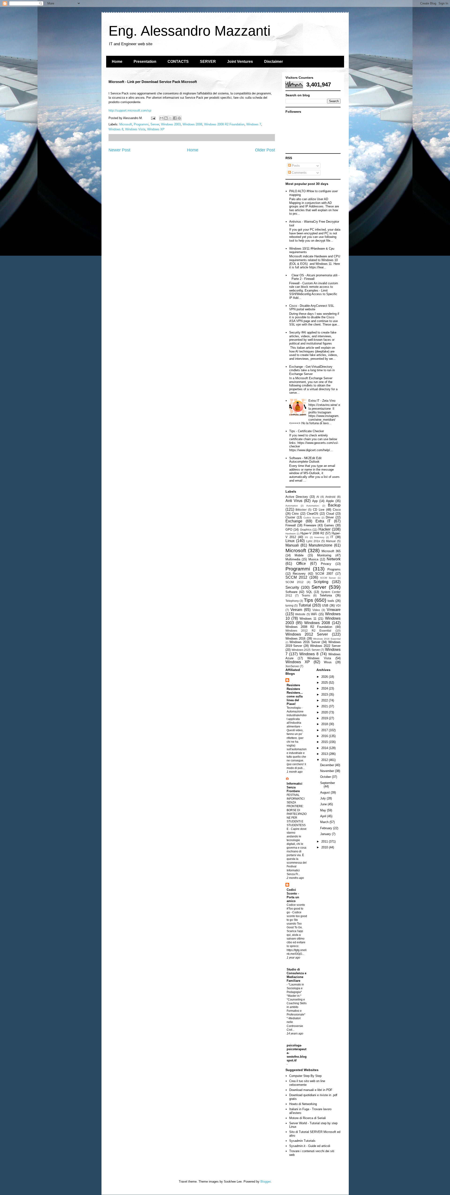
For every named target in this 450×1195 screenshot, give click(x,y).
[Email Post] (153, 118)
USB (325, 605)
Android (330, 496)
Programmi (141, 124)
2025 (325, 682)
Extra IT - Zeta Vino (321, 400)
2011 (325, 841)
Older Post (265, 150)
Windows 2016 (295, 638)
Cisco (337, 509)
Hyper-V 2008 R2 (312, 533)
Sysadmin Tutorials (302, 1141)
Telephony (292, 600)
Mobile (299, 555)
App (315, 501)
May (323, 810)
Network (334, 559)
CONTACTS (178, 62)
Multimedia (292, 559)
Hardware (290, 533)
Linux (290, 541)
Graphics (305, 529)
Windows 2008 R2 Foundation (224, 124)
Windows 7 (253, 124)
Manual (331, 541)
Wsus (328, 662)
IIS (306, 537)
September (327, 783)
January (326, 834)
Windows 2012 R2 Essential (308, 630)
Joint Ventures (240, 62)
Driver (330, 517)
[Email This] (161, 118)
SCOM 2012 (294, 582)
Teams (306, 595)
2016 (325, 736)
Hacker (324, 529)
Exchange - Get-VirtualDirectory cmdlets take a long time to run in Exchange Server (312, 370)
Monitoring (324, 555)
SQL (309, 592)
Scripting (321, 582)
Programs (334, 569)
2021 (325, 706)
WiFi (314, 614)
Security (292, 587)
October (326, 777)
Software (291, 592)
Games (329, 525)
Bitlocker (301, 509)
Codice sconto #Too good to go (296, 908)
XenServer (292, 666)
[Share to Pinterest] (179, 118)
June (324, 804)
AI (317, 496)
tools (331, 601)
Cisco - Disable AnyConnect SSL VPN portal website (311, 307)
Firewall (290, 525)
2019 (325, 718)
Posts (295, 165)
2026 (325, 676)
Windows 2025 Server (306, 649)
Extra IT (323, 521)
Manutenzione (320, 545)
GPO (288, 529)
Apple (330, 501)
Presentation (145, 62)
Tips (308, 600)
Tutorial (305, 605)
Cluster (290, 517)
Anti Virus (293, 501)
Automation (291, 505)
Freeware (310, 525)
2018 (325, 724)
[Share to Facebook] (174, 118)
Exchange (293, 521)
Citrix (295, 513)
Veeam (296, 610)
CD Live (318, 509)
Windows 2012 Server (306, 634)
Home (117, 62)
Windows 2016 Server (304, 642)
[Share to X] (170, 118)
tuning (289, 605)
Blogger (265, 1181)
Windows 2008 (192, 124)
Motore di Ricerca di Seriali (307, 1118)
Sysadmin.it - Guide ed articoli (309, 1146)
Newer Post (119, 150)
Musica (313, 559)
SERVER (208, 62)
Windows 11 (308, 618)
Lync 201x (313, 541)
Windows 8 (116, 129)
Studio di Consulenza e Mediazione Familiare (296, 975)
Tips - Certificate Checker (306, 431)
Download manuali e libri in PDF (310, 1090)
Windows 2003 (171, 124)
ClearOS (312, 513)
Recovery (299, 573)
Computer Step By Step (305, 1076)
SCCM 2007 (324, 573)
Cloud (330, 513)
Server (154, 124)
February (326, 828)
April (323, 816)
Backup (334, 505)
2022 (325, 700)
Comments (299, 172)
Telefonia (326, 595)
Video (316, 609)
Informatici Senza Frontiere (294, 787)
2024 (325, 688)
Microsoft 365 (331, 551)
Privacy (326, 564)
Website (300, 614)
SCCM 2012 (296, 577)
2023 (325, 694)
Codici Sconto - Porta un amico (293, 895)
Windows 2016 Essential (326, 638)
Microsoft (125, 124)
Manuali (292, 545)
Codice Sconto (312, 517)
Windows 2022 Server (325, 646)
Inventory (319, 537)
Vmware (334, 610)
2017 (325, 730)
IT (331, 537)
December (327, 765)
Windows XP (156, 129)
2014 (325, 748)
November (327, 771)
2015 (325, 742)
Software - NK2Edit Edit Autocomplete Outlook (305, 460)
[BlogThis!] (166, 118)
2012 (325, 760)
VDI (338, 605)
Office (301, 564)
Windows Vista (135, 129)
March (325, 822)
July (323, 798)
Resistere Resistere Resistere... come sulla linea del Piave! (295, 694)
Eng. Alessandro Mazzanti (189, 31)
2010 (325, 847)
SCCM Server (328, 578)
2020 (325, 712)
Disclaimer (273, 62)
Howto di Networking (303, 1104)
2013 (325, 754)
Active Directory (296, 496)
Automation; (312, 505)
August (325, 792)
